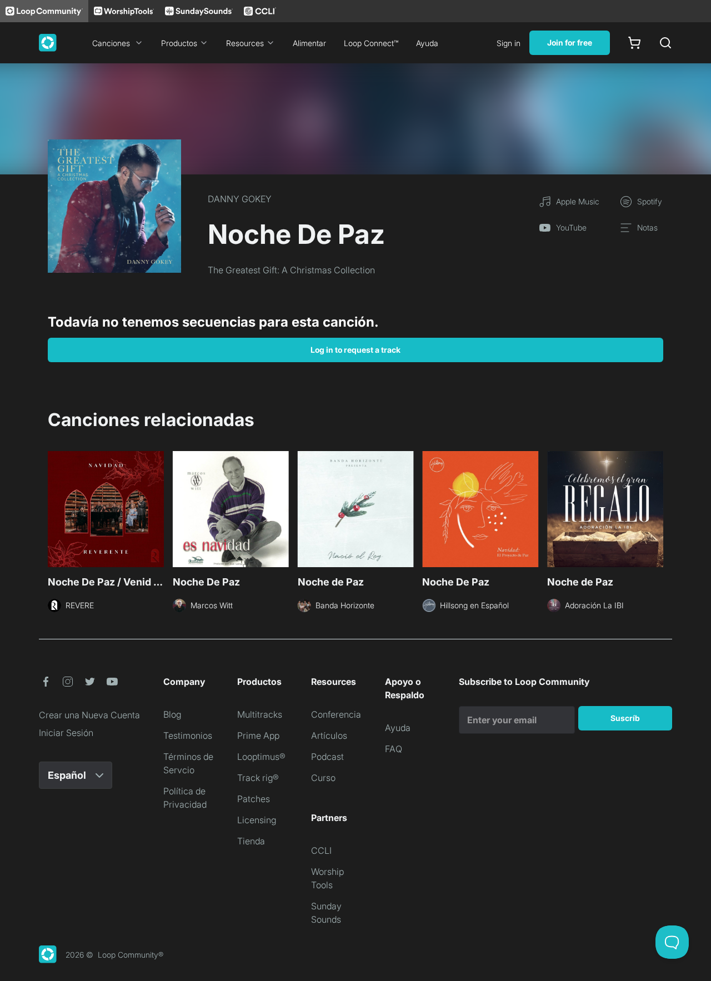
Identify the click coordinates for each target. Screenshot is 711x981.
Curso (323, 777)
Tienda (251, 841)
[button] (45, 681)
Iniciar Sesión (66, 732)
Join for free (569, 42)
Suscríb (625, 718)
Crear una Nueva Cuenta (89, 714)
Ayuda (427, 43)
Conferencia (336, 714)
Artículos (329, 735)
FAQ (393, 748)
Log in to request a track (355, 349)
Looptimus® (261, 756)
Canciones (111, 43)
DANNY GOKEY (240, 198)
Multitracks (259, 714)
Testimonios (187, 735)
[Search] (665, 42)
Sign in (508, 43)
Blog (172, 714)
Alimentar (309, 43)
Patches (253, 798)
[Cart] (634, 42)
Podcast (327, 756)
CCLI (321, 850)
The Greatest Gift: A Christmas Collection (291, 270)
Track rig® (258, 777)
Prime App (258, 735)
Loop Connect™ (371, 43)
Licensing (256, 819)
